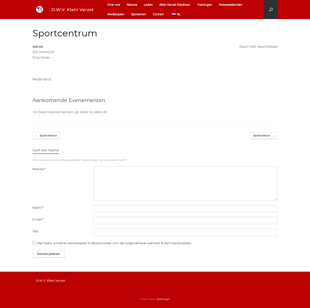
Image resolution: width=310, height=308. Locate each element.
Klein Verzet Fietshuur (175, 4)
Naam (37, 207)
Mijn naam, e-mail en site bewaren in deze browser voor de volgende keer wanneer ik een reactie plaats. (114, 243)
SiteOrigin (163, 299)
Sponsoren (138, 14)
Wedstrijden (115, 14)
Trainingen (204, 4)
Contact (158, 14)
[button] (271, 9)
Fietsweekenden (230, 4)
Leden (148, 4)
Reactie (39, 169)
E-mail (37, 219)
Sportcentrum (46, 135)
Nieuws (132, 4)
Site (35, 231)
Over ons (113, 4)
